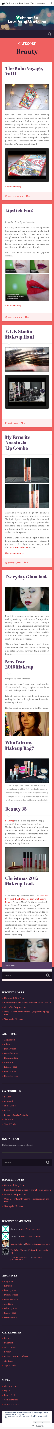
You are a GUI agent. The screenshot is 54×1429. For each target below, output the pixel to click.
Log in (7, 1390)
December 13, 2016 (15, 196)
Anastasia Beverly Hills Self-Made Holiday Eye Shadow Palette (26, 899)
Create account (11, 1386)
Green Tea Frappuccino (15, 1007)
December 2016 (11, 1053)
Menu (4, 34)
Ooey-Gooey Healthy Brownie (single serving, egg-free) (27, 1013)
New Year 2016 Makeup (19, 664)
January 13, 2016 (14, 562)
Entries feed (9, 1395)
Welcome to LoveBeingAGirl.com (27, 19)
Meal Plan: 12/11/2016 (30, 1229)
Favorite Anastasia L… (20, 1257)
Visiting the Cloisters (13, 1019)
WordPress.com (11, 1404)
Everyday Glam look (26, 577)
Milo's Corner (10, 1105)
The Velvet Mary (18, 1250)
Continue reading (14, 186)
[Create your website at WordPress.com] (27, 3)
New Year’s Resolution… (31, 1236)
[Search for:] (27, 975)
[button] (20, 171)
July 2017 (8, 1044)
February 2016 (10, 1066)
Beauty (7, 1096)
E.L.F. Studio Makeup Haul (19, 334)
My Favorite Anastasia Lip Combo (17, 442)
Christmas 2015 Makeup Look (21, 881)
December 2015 (11, 1076)
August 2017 (9, 1039)
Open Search (49, 34)
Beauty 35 (16, 809)
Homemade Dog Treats (14, 998)
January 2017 (10, 1048)
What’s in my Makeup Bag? (19, 745)
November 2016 (11, 1057)
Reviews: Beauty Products (16, 1114)
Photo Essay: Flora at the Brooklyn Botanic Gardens (28, 1002)
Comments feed (11, 1399)
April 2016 (8, 1062)
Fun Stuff (8, 1101)
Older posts (10, 965)
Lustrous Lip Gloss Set (19, 547)
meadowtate (16, 1244)
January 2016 (10, 1071)
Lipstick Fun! (19, 210)
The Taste (8, 1119)
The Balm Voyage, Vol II (24, 71)
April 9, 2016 (13, 423)
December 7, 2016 (15, 317)
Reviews (8, 1110)
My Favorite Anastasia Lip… (37, 1244)
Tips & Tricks (10, 1124)
